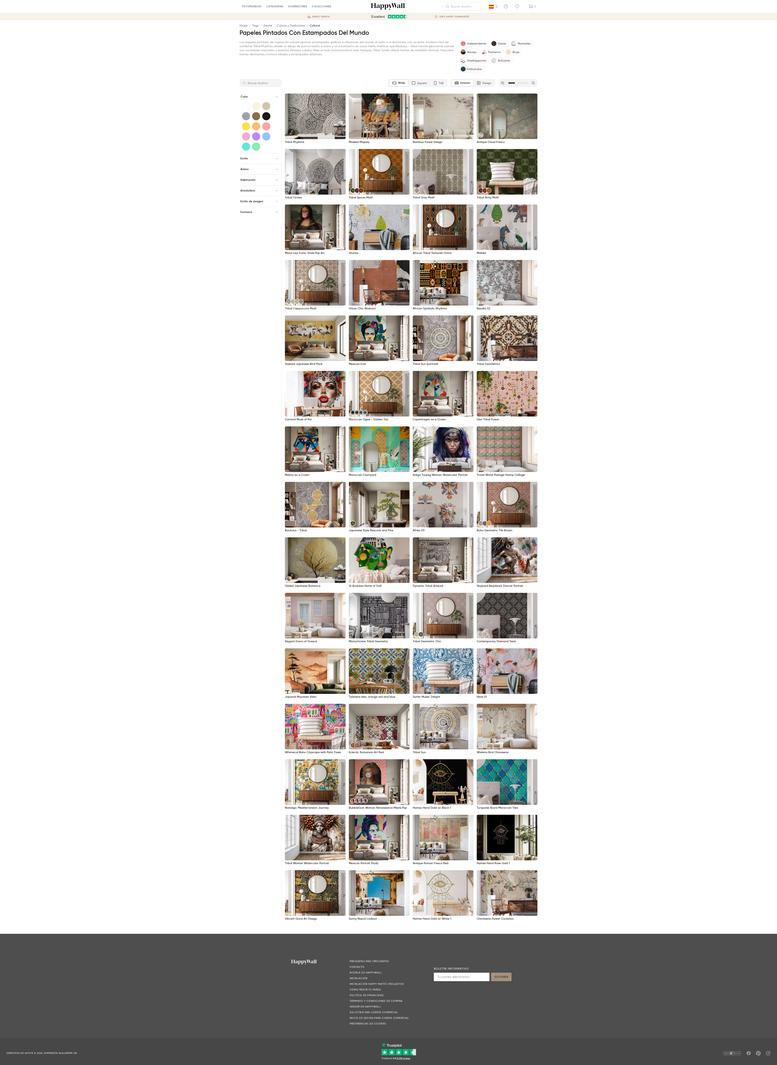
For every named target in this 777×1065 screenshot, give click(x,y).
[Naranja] (256, 126)
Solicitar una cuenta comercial (374, 1012)
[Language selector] (493, 6)
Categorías (274, 6)
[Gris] (246, 116)
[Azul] (266, 136)
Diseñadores (297, 6)
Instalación (358, 978)
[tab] (398, 83)
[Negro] (266, 116)
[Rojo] (266, 126)
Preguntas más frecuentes (369, 961)
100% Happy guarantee (454, 17)
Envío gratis (321, 17)
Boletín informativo (451, 968)
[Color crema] (256, 106)
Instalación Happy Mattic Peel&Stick (377, 983)
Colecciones (321, 6)
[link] (480, 135)
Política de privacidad (367, 995)
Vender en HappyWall (365, 1006)
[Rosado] (246, 136)
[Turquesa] (246, 147)
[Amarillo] (246, 126)
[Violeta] (256, 136)
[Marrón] (256, 116)
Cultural (315, 25)
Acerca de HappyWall (366, 972)
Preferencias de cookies (368, 1023)
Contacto (357, 966)
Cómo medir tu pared (365, 989)
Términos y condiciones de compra (376, 1000)
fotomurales (252, 6)
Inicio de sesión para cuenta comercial (379, 1017)
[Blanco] (246, 106)
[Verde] (256, 147)
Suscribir (501, 976)
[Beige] (266, 106)
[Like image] (341, 98)
